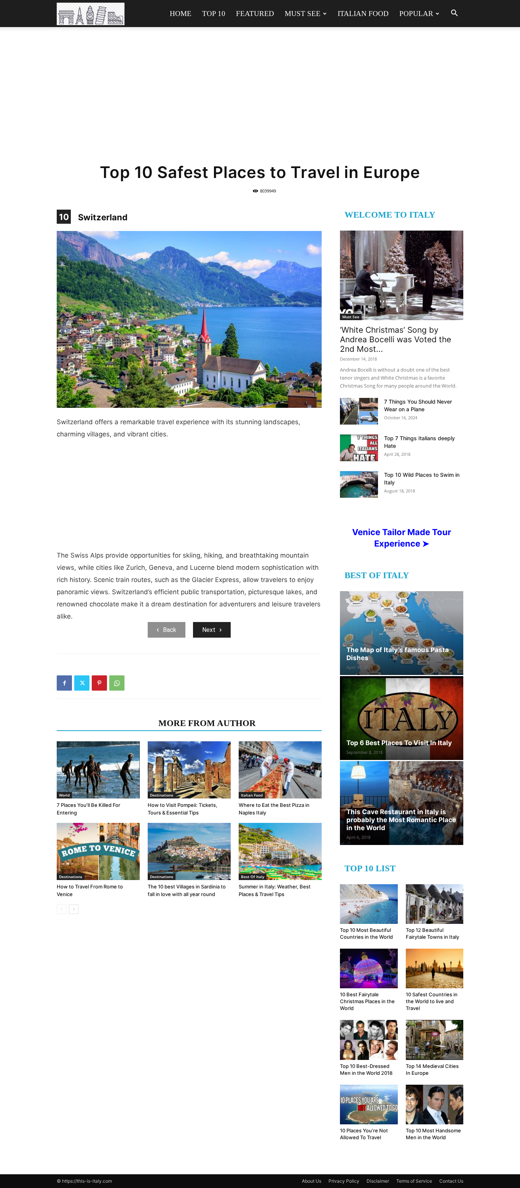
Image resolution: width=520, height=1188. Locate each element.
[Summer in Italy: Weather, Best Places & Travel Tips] (280, 851)
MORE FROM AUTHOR (207, 723)
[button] (454, 14)
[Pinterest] (99, 683)
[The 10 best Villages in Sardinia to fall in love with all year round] (189, 851)
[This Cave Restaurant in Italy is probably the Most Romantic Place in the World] (401, 803)
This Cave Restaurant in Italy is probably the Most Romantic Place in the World (401, 820)
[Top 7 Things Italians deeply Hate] (359, 447)
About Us (311, 1181)
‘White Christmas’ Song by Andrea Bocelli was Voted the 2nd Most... (395, 339)
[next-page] (73, 909)
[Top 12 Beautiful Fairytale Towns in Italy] (435, 904)
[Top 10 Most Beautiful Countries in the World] (369, 904)
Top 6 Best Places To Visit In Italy (399, 743)
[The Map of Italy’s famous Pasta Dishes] (401, 633)
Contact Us (451, 1181)
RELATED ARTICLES (105, 723)
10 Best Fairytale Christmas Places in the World (367, 1001)
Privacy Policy (344, 1181)
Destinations (161, 795)
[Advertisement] (260, 99)
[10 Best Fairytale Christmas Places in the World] (369, 968)
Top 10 (213, 14)
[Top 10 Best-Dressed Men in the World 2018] (369, 1040)
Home (180, 14)
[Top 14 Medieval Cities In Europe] (435, 1040)
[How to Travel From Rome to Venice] (98, 851)
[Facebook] (64, 683)
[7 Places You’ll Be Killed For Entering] (98, 769)
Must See (303, 14)
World (64, 795)
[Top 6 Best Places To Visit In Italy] (401, 718)
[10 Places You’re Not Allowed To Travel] (369, 1104)
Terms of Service (414, 1181)
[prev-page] (61, 909)
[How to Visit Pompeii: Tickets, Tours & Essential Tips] (189, 769)
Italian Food (363, 14)
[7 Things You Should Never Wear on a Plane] (359, 411)
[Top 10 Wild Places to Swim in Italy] (359, 484)
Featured (255, 14)
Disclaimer (378, 1181)
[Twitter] (81, 683)
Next (208, 629)
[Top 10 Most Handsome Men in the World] (435, 1104)
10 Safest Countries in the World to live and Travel (432, 1001)
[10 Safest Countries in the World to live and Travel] (435, 968)
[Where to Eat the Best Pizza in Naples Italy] (280, 769)
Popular (416, 14)
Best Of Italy (252, 876)
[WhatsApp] (116, 683)
